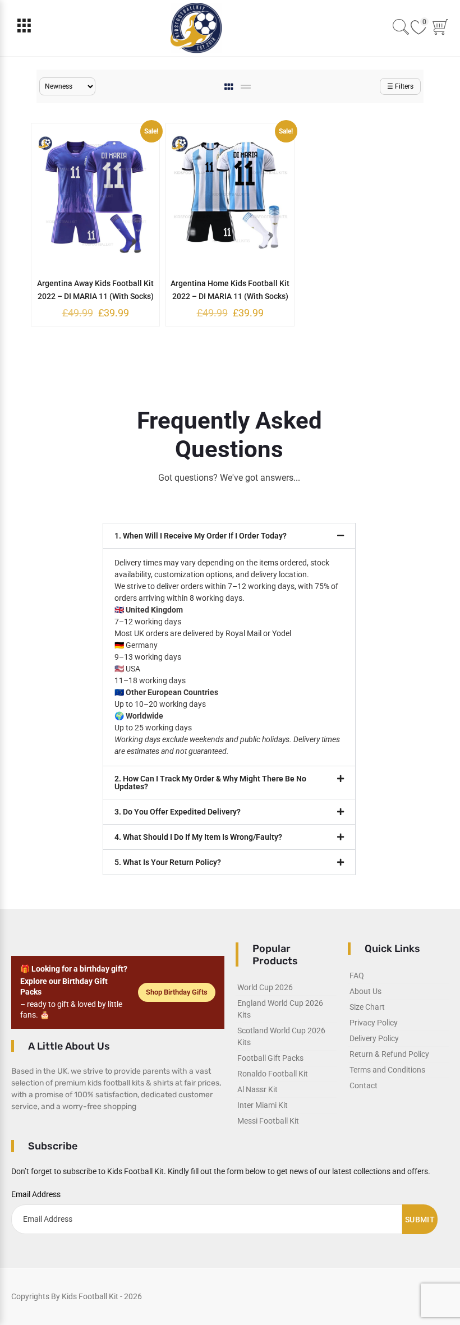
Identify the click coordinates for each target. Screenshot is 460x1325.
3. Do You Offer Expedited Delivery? (177, 811)
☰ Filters (400, 86)
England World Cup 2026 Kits (280, 1009)
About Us (365, 991)
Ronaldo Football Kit (272, 1073)
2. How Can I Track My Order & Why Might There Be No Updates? (210, 782)
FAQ (356, 975)
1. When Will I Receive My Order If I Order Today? (200, 535)
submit (420, 1219)
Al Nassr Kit (257, 1089)
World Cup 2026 (265, 987)
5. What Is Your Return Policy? (167, 862)
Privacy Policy (373, 1022)
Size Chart (367, 1006)
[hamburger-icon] (23, 28)
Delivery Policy (374, 1038)
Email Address (36, 1194)
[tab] (229, 87)
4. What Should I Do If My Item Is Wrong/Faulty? (198, 836)
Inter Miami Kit (262, 1105)
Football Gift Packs (270, 1057)
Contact (363, 1085)
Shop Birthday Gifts (177, 992)
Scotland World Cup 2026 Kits (281, 1036)
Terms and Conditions (387, 1069)
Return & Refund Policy (389, 1054)
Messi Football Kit (268, 1120)
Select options (87, 282)
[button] (229, 535)
